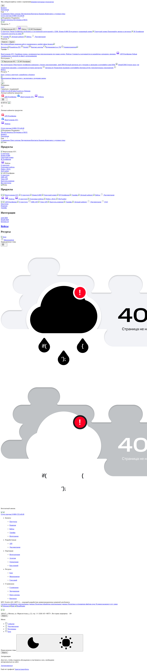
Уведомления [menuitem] (26, 14)
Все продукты (6, 183)
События (11, 624)
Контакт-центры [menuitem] (37, 47)
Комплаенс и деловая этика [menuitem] (55, 14)
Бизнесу (4, 8)
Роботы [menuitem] (91, 54)
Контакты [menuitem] (35, 14)
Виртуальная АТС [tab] (9, 29)
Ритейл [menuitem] (26, 47)
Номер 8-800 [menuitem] (76, 31)
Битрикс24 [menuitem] (79, 68)
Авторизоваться (7, 666)
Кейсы (3, 70)
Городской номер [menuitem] (113, 31)
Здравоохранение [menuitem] (70, 47)
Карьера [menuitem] (42, 14)
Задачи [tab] (11, 42)
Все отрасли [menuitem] (27, 44)
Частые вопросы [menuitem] (7, 20)
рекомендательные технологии (42, 2)
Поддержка (12, 629)
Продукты (4, 204)
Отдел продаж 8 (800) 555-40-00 (12, 16)
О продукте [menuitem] (30, 31)
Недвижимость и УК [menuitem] (53, 47)
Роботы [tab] (23, 29)
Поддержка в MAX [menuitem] (20, 20)
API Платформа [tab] (35, 29)
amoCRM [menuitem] (86, 65)
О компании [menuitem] (5, 14)
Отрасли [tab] (4, 42)
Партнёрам (5, 10)
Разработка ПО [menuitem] (15, 47)
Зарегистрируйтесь (22, 669)
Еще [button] (2, 12)
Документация (13, 626)
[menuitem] (5, 37)
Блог (9, 631)
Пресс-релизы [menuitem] (15, 14)
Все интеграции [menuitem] (29, 65)
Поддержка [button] (15, 18)
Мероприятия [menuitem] (23, 78)
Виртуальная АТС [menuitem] (33, 54)
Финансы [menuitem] (4, 47)
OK (3, 5)
